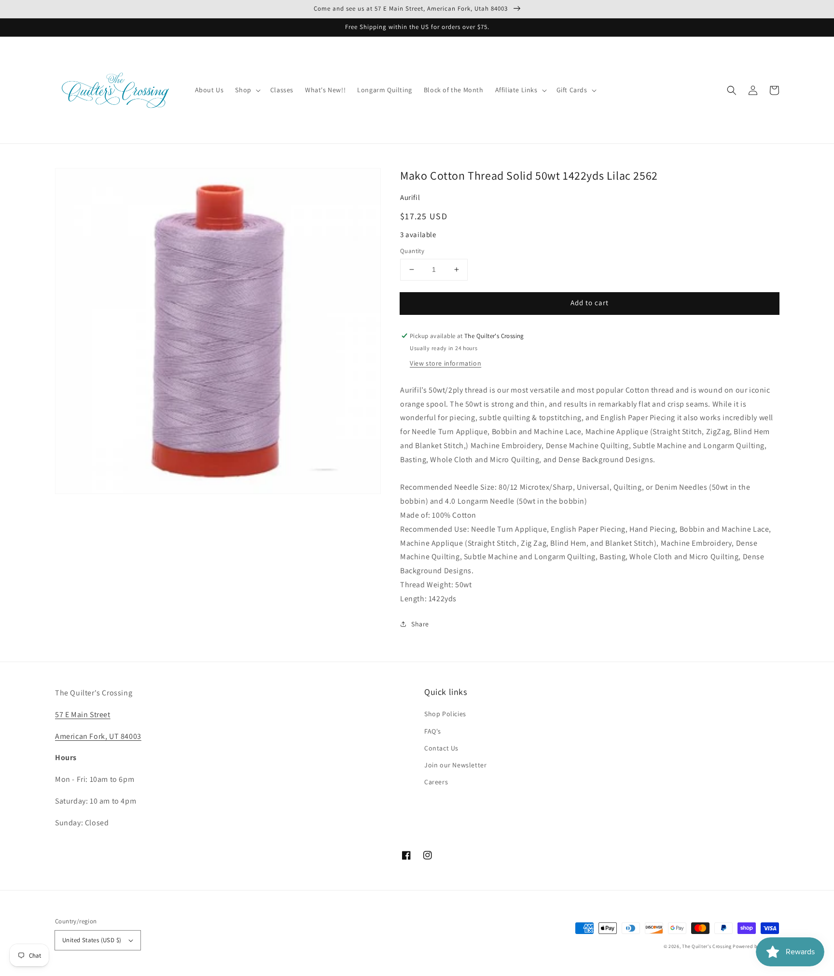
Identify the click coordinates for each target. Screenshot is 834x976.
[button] (731, 90)
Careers (436, 782)
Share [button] (420, 624)
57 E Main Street (83, 714)
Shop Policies (445, 713)
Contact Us (441, 748)
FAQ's (432, 731)
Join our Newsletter (455, 765)
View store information (445, 363)
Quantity (412, 251)
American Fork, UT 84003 (98, 736)
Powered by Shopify (756, 946)
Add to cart (589, 302)
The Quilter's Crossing (706, 946)
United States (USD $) (91, 940)
